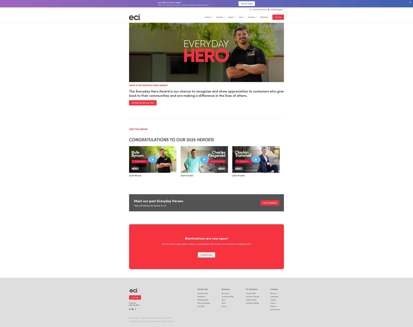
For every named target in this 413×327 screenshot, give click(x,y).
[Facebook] (135, 309)
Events (224, 306)
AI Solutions (264, 17)
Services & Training (252, 297)
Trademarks (168, 318)
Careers (273, 300)
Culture (272, 303)
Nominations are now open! (143, 103)
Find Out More (247, 4)
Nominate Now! (206, 255)
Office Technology (203, 303)
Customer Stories (227, 297)
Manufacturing (202, 293)
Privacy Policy (134, 318)
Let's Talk (278, 17)
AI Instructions (275, 309)
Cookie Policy (145, 318)
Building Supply (202, 300)
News (224, 303)
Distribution (201, 297)
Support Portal (251, 300)
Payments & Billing (252, 303)
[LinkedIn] (130, 309)
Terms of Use (157, 318)
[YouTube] (132, 309)
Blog (223, 300)
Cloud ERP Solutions (260, 10)
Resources (225, 293)
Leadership (274, 297)
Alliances (273, 306)
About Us (273, 293)
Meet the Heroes (270, 203)
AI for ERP (200, 306)
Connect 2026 (251, 293)
